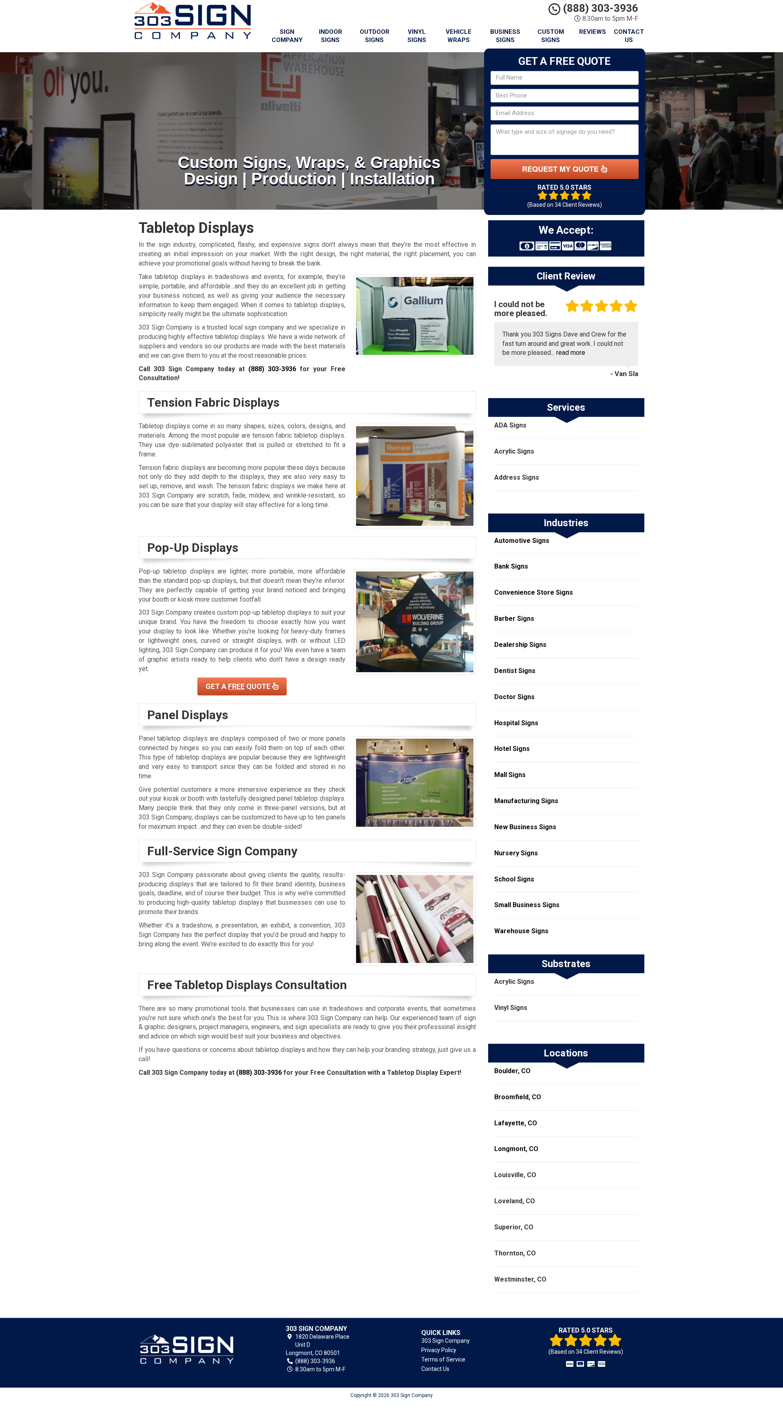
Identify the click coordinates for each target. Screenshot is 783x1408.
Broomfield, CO (517, 1097)
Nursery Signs (516, 853)
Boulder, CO (512, 1071)
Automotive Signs (521, 541)
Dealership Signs (520, 645)
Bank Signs (511, 566)
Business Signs (505, 36)
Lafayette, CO (515, 1123)
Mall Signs (510, 775)
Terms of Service (443, 1359)
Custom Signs (550, 36)
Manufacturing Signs (526, 801)
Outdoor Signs (374, 36)
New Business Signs (525, 827)
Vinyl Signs (416, 36)
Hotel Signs (512, 749)
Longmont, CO (516, 1149)
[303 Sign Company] (197, 1349)
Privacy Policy (438, 1350)
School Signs (514, 879)
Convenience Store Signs (533, 592)
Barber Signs (514, 618)
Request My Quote (561, 169)
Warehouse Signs (521, 931)
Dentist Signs (514, 671)
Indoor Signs (330, 36)
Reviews (592, 31)
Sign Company (287, 36)
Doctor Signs (514, 697)
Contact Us (629, 36)
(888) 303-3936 (599, 8)
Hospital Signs (516, 723)
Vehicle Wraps (458, 36)
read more (570, 352)
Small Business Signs (527, 905)
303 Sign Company (445, 1340)
